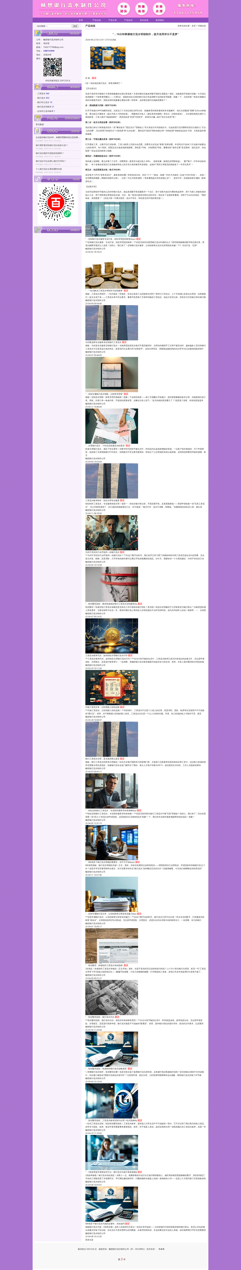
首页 (81, 20)
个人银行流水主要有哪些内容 (49, 169)
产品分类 (112, 20)
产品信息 (97, 20)
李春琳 (161, 1249)
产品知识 (128, 20)
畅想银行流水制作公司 (95, 248)
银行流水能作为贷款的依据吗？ (50, 153)
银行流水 (41, 97)
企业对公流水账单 (45, 111)
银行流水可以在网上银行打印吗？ (51, 161)
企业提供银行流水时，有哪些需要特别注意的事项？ (58, 137)
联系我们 (160, 20)
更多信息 (89, 1239)
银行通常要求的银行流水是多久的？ (52, 145)
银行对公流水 (43, 102)
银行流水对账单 (44, 106)
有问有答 (144, 20)
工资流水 (41, 93)
